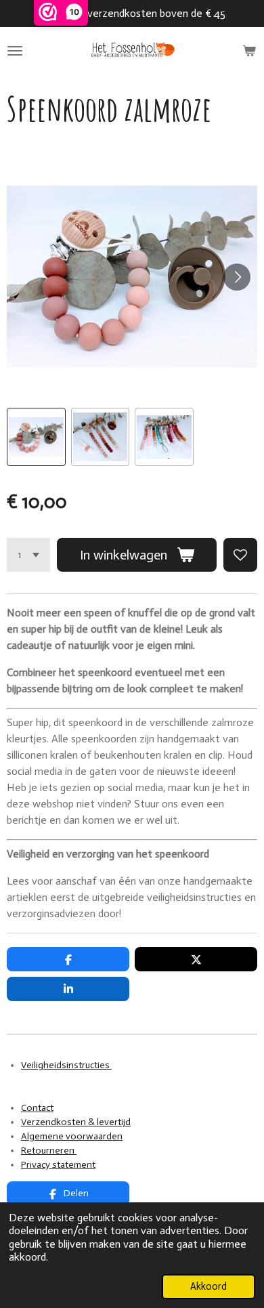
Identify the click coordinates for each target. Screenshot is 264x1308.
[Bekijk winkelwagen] (249, 51)
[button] (36, 437)
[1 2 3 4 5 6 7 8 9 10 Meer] (28, 555)
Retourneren (48, 1150)
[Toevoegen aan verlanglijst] (240, 555)
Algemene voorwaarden (72, 1136)
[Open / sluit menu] (15, 51)
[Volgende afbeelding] (236, 277)
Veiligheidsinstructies (66, 1065)
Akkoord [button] (208, 1286)
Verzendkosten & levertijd (76, 1122)
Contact (37, 1108)
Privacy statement (58, 1164)
